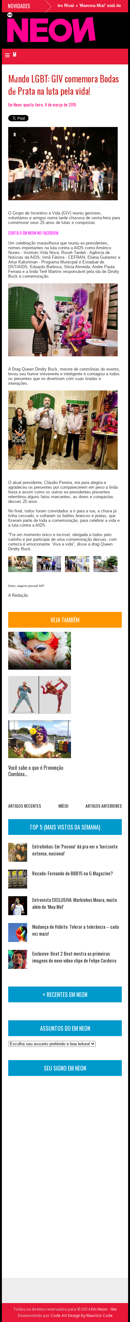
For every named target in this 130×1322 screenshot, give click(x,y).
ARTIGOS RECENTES (24, 805)
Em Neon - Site (104, 1309)
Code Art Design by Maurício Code (82, 1315)
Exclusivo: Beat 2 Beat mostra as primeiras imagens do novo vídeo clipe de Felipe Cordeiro (74, 957)
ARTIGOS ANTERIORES (104, 805)
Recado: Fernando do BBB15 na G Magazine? (72, 873)
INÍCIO (63, 805)
